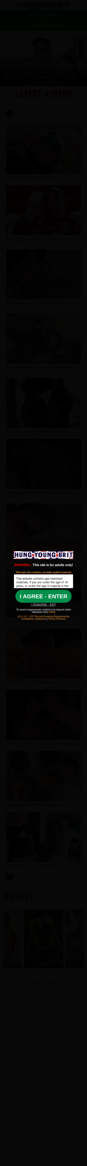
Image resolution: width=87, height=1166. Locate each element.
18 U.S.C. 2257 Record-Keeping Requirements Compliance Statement (43, 617)
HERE (51, 612)
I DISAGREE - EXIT (43, 605)
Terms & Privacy (57, 619)
